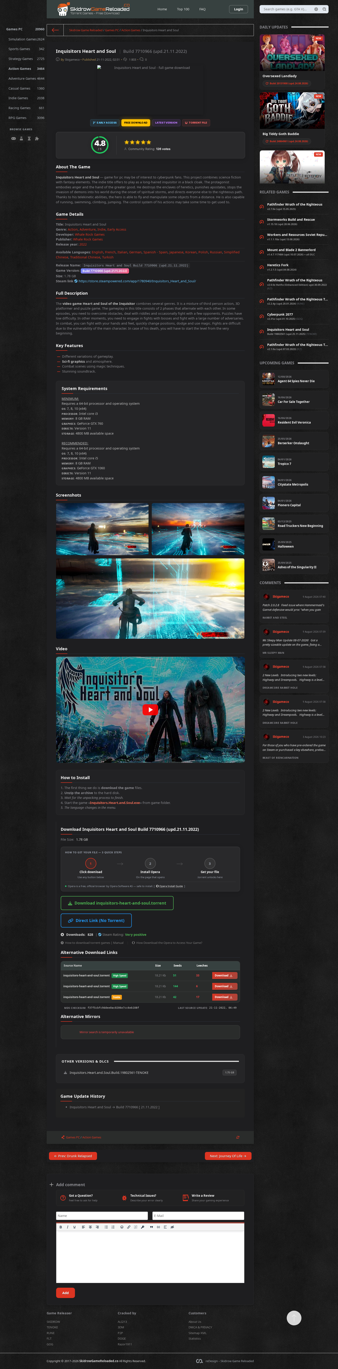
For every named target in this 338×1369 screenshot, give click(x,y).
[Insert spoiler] (165, 1227)
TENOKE (52, 1327)
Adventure (88, 229)
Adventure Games (27, 78)
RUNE (50, 1333)
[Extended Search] (316, 9)
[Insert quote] (151, 1227)
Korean (191, 252)
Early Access (116, 229)
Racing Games (27, 108)
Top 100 (183, 9)
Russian (216, 252)
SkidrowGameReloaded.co (98, 1361)
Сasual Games (27, 88)
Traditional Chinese (85, 257)
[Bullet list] (106, 1227)
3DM (121, 1327)
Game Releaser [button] (59, 1313)
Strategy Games (27, 59)
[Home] (55, 30)
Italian (122, 252)
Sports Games (27, 49)
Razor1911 (125, 1344)
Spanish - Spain (155, 252)
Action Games (27, 68)
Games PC (25, 29)
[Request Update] (237, 1137)
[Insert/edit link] (129, 1227)
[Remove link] (135, 1227)
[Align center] (90, 1227)
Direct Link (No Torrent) (100, 920)
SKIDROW (53, 1322)
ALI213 (122, 1322)
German (135, 252)
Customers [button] (197, 1313)
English (97, 252)
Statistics (195, 1338)
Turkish (108, 257)
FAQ (202, 9)
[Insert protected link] (142, 1227)
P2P (120, 1333)
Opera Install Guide (171, 886)
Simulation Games (27, 39)
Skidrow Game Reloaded (86, 30)
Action (73, 229)
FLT (49, 1338)
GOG (50, 1344)
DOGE (122, 1338)
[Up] (294, 1318)
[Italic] (67, 1227)
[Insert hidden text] (172, 1227)
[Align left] (83, 1227)
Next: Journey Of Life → (228, 1156)
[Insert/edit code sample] (158, 1227)
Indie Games (27, 98)
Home (162, 9)
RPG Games (27, 118)
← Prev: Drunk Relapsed (73, 1156)
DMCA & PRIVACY (200, 1327)
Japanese (176, 252)
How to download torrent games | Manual (94, 943)
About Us (195, 1322)
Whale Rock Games (90, 234)
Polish (203, 252)
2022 (83, 244)
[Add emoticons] (122, 1227)
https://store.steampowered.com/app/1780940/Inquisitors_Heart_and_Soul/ (137, 281)
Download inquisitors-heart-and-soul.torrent (120, 903)
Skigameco (72, 59)
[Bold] (60, 1227)
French (110, 252)
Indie (101, 229)
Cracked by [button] (127, 1313)
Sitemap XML (198, 1333)
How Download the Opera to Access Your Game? (169, 943)
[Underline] (74, 1227)
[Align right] (97, 1227)
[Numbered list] (113, 1227)
